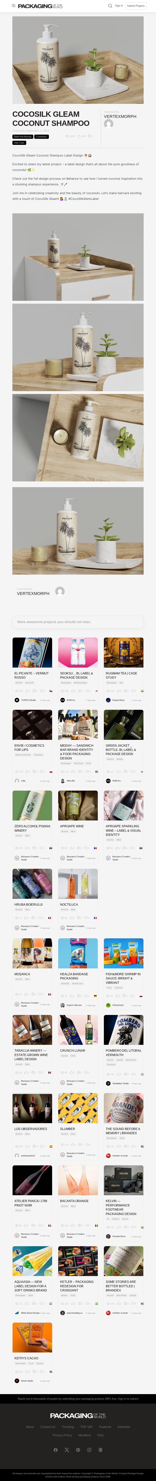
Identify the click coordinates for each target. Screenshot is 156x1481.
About (30, 1427)
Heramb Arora (118, 1236)
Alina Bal (71, 781)
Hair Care (19, 142)
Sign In (119, 5)
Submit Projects (136, 5)
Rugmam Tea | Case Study (121, 675)
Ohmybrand (117, 1005)
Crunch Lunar (72, 1050)
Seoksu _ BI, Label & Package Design (76, 675)
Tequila (133, 1295)
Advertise (124, 1427)
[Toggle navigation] (14, 6)
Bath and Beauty (22, 136)
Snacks (40, 1363)
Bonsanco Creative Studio (30, 858)
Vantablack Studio (120, 1083)
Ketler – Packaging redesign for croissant (77, 1286)
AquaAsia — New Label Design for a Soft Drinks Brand (30, 1286)
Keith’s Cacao (26, 1358)
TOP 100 (86, 1427)
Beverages (66, 683)
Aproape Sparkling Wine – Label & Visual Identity (123, 830)
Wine (27, 836)
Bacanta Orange (74, 1201)
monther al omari (120, 1156)
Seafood (118, 988)
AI (108, 1219)
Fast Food (78, 763)
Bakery (64, 1295)
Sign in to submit (128, 1398)
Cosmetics (41, 136)
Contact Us (47, 1427)
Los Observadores (30, 1129)
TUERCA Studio (28, 700)
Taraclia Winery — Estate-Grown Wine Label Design (31, 1055)
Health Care (77, 983)
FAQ (100, 1435)
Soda (122, 1138)
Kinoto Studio (27, 1381)
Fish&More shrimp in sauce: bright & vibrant (123, 978)
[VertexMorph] (108, 123)
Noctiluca (69, 904)
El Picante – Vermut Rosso (31, 675)
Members (84, 1435)
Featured (105, 1427)
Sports (125, 1219)
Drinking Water (80, 683)
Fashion (115, 1219)
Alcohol (19, 683)
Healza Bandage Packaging (74, 976)
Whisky (120, 759)
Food (88, 763)
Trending (68, 1427)
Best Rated (131, 1060)
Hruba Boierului (28, 904)
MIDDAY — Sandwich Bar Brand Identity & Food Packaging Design (76, 752)
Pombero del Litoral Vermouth (123, 1052)
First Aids (65, 983)
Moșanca (22, 974)
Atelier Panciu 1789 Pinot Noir (30, 1203)
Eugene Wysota (74, 1005)
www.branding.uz (75, 1313)
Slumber (67, 1129)
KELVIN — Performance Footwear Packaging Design (121, 1207)
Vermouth (29, 683)
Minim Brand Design (30, 1313)
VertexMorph (120, 116)
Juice (30, 1295)
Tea (121, 683)
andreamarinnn (28, 1156)
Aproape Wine (72, 826)
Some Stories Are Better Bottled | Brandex (121, 1286)
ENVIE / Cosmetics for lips (29, 747)
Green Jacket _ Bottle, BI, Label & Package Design (121, 750)
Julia (23, 781)
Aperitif (120, 1060)
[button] (110, 6)
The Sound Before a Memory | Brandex (123, 1131)
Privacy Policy (62, 1435)
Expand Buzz (118, 700)
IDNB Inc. (71, 700)
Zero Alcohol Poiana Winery (32, 828)
